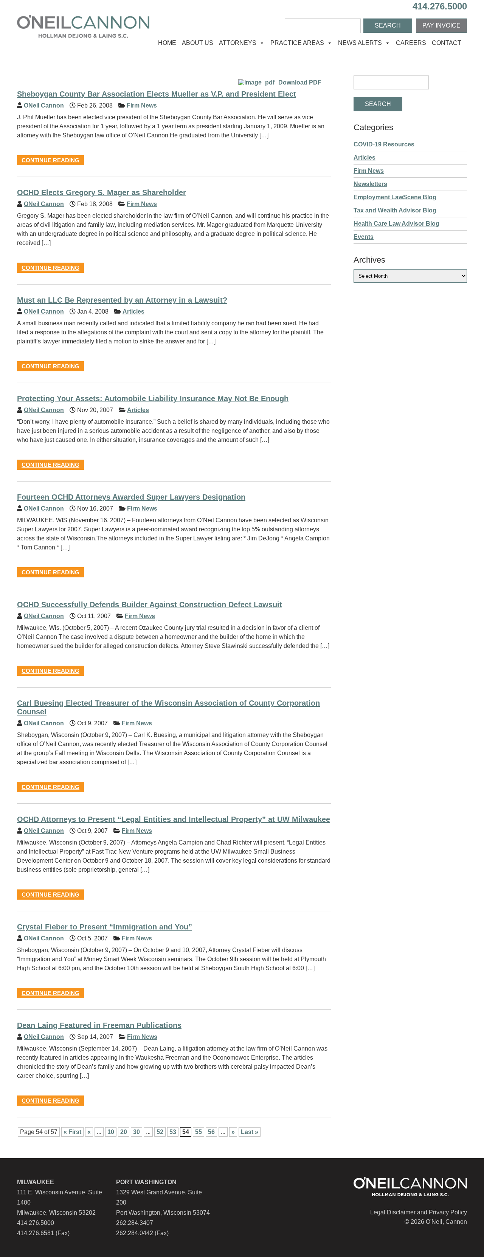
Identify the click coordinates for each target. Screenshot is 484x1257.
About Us (197, 43)
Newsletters (370, 184)
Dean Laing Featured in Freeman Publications (99, 1025)
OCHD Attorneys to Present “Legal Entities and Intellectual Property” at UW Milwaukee (173, 819)
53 (172, 1132)
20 (123, 1132)
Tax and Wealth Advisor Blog (395, 210)
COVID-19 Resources (384, 144)
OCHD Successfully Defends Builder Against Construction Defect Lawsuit (149, 604)
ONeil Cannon (44, 105)
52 (160, 1132)
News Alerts (360, 43)
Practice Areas (297, 43)
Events (364, 237)
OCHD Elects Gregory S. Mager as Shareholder (101, 192)
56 (211, 1132)
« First (72, 1132)
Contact (446, 43)
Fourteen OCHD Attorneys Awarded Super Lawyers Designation (131, 497)
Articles (133, 311)
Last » (249, 1132)
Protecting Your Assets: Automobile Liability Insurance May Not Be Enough (153, 398)
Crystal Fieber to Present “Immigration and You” (104, 927)
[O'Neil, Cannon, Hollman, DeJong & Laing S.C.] (83, 35)
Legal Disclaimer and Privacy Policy (418, 1212)
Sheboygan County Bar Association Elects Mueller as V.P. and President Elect (156, 94)
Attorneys (237, 43)
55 (198, 1132)
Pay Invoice (441, 25)
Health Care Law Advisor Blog (396, 223)
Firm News (142, 105)
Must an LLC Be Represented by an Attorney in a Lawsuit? (122, 300)
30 (136, 1132)
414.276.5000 (440, 6)
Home (167, 43)
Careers (411, 43)
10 (110, 1132)
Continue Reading (50, 160)
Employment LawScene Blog (395, 197)
